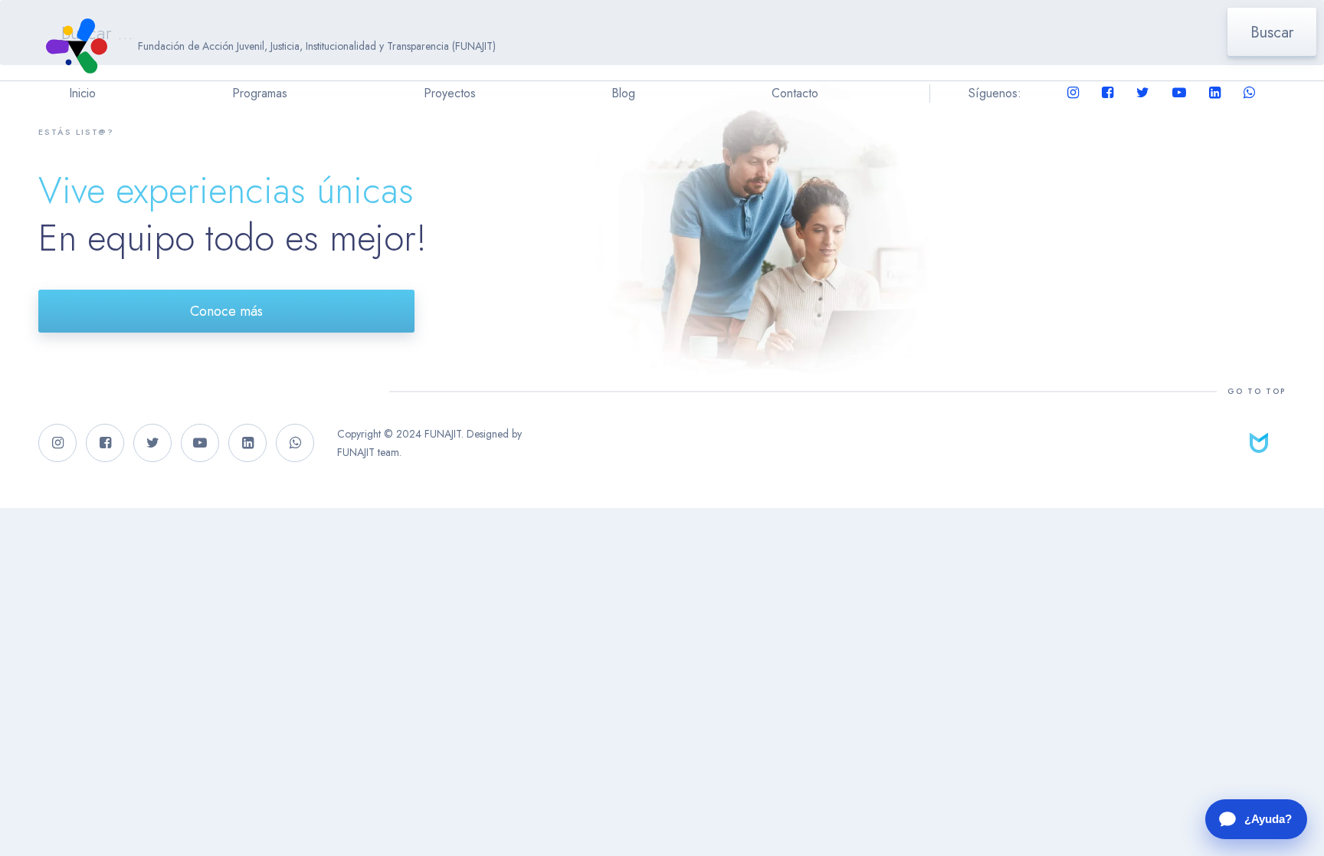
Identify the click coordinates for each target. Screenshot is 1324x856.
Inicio (82, 93)
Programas (259, 93)
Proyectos (450, 93)
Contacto (795, 93)
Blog (623, 93)
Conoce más (226, 311)
